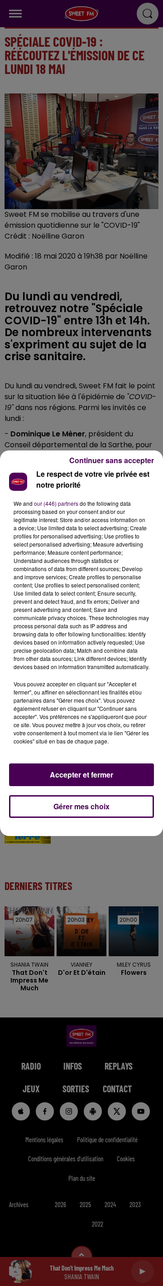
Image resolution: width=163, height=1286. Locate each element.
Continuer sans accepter (111, 460)
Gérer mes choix (81, 806)
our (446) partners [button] (56, 503)
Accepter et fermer (81, 774)
